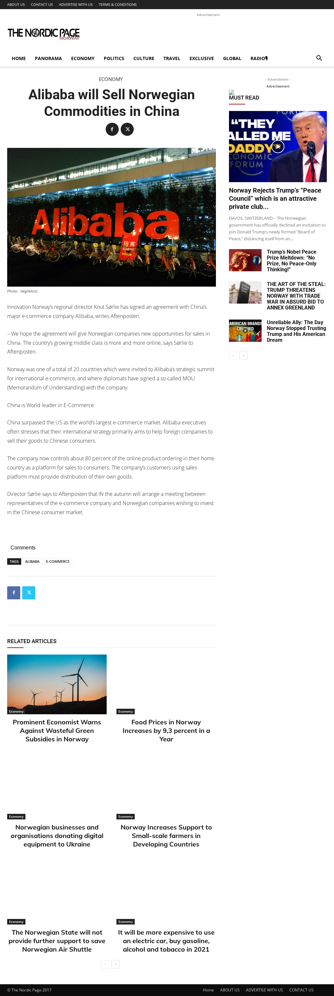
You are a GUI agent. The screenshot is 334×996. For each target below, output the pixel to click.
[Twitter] (127, 129)
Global (232, 58)
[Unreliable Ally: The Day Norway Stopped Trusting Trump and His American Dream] (245, 331)
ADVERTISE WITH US (76, 4)
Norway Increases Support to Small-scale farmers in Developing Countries (166, 835)
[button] (319, 59)
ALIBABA (32, 561)
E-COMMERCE (57, 561)
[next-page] (116, 964)
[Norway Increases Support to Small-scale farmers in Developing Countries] (166, 789)
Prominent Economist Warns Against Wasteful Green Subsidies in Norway (57, 730)
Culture (143, 58)
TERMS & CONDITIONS (118, 4)
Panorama (48, 58)
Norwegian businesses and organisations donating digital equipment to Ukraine (57, 835)
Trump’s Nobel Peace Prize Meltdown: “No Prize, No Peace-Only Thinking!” (291, 261)
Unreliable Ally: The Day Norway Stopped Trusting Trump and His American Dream (296, 331)
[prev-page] (105, 964)
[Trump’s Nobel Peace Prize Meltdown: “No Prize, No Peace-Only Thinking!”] (245, 260)
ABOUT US (16, 4)
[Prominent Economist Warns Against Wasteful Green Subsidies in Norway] (57, 684)
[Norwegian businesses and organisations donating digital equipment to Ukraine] (57, 789)
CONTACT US (42, 4)
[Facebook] (112, 129)
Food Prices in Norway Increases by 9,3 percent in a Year (166, 730)
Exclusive (202, 58)
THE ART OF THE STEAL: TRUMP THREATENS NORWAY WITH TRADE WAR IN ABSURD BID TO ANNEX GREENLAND (296, 296)
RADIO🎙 (259, 58)
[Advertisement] (208, 33)
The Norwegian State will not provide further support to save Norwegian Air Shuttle (56, 940)
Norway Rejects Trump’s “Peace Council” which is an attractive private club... (275, 198)
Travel (171, 58)
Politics (114, 58)
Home (19, 58)
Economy (83, 58)
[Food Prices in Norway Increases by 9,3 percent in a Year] (166, 684)
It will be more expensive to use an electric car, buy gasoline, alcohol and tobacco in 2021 (166, 940)
